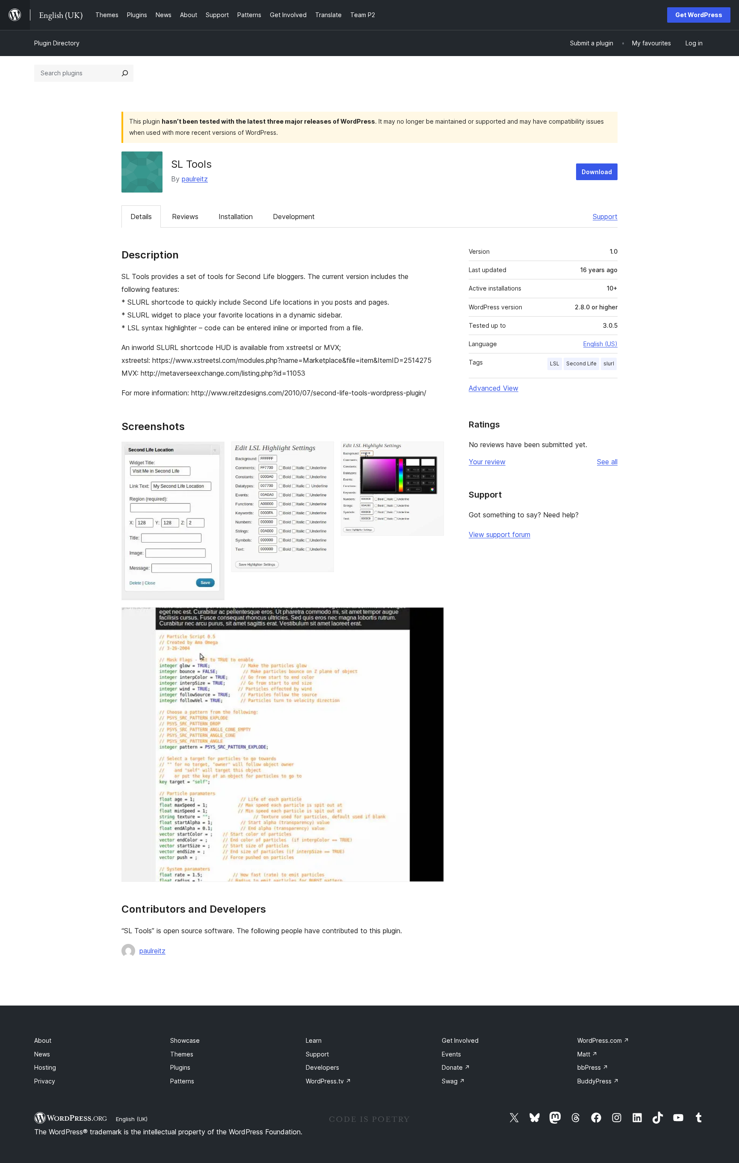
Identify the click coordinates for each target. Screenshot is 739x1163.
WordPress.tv (328, 1081)
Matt (587, 1054)
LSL (554, 363)
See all (607, 461)
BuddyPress (598, 1081)
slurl (608, 363)
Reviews (185, 216)
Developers (322, 1067)
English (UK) (132, 1119)
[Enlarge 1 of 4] (213, 453)
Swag (453, 1081)
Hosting (45, 1067)
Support (605, 216)
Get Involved (460, 1040)
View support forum (499, 534)
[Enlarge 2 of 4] (322, 453)
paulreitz (195, 179)
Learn (314, 1040)
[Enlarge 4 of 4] (432, 618)
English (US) (600, 343)
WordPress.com (603, 1040)
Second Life (581, 363)
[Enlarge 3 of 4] (432, 453)
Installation (236, 216)
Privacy (44, 1081)
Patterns (182, 1081)
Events (451, 1054)
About (42, 1040)
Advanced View (493, 388)
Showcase (185, 1040)
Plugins (180, 1067)
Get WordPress (698, 14)
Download (597, 171)
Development (294, 216)
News (42, 1054)
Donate (456, 1067)
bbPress (592, 1067)
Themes (181, 1054)
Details (141, 216)
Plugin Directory (57, 43)
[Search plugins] (124, 73)
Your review (487, 461)
